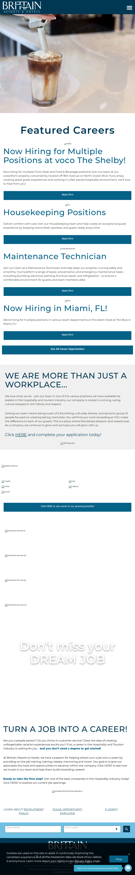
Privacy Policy (84, 861)
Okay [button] (119, 859)
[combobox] (33, 829)
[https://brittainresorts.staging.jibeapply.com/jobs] (27, 434)
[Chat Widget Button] (128, 868)
